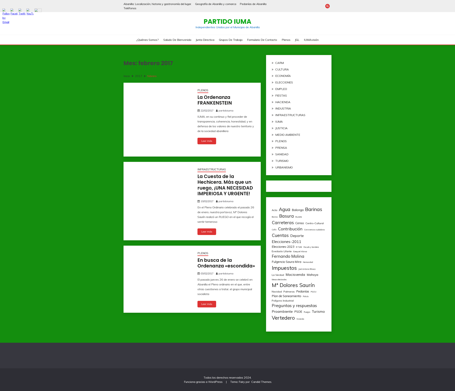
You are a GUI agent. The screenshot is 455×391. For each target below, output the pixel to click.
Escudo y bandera (311, 247)
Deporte (297, 235)
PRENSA (281, 147)
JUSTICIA (281, 128)
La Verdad (278, 275)
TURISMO (281, 161)
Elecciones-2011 (286, 241)
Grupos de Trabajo (231, 40)
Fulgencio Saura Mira (286, 262)
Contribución (290, 228)
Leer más (206, 141)
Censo (299, 223)
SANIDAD (281, 154)
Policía (306, 296)
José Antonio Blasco (306, 269)
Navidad (277, 291)
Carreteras (283, 222)
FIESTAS (281, 95)
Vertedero (283, 318)
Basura (286, 216)
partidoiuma (226, 110)
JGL (297, 40)
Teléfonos (130, 8)
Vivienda (300, 319)
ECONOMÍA (283, 76)
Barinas (313, 209)
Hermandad (308, 262)
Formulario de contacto (262, 40)
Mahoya (312, 275)
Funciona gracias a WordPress (203, 382)
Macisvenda (295, 274)
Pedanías (302, 291)
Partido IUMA (227, 21)
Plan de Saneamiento (286, 296)
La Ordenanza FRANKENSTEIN (214, 100)
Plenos (286, 40)
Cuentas (280, 235)
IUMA (279, 121)
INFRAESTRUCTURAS (211, 169)
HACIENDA (282, 102)
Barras (275, 217)
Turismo (318, 311)
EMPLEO (281, 89)
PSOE (298, 311)
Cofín (274, 229)
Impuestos (284, 268)
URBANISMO (284, 167)
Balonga (298, 210)
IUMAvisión (311, 40)
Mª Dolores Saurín (293, 285)
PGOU (313, 292)
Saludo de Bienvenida (177, 40)
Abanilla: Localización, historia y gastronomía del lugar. (158, 4)
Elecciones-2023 (283, 246)
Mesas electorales (279, 279)
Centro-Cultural (315, 223)
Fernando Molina (288, 256)
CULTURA (282, 69)
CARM (279, 63)
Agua (284, 209)
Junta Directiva (205, 40)
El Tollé (299, 247)
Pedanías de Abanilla (253, 4)
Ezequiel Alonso (300, 251)
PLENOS (202, 90)
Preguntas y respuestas (294, 305)
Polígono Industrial (283, 300)
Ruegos (307, 312)
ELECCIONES (284, 82)
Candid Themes (261, 382)
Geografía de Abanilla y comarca (215, 4)
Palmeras (289, 291)
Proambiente (282, 311)
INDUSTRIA (283, 108)
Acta (274, 210)
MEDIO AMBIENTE (287, 134)
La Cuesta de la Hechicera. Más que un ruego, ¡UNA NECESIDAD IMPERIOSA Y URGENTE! (225, 185)
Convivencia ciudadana (314, 229)
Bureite (298, 217)
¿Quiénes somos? (147, 40)
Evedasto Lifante (282, 251)
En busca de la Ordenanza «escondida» (226, 263)
